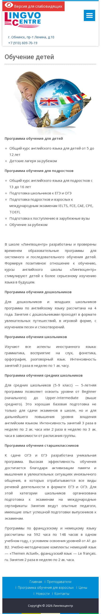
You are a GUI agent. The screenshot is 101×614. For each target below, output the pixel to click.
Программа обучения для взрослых (46, 587)
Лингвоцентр (63, 605)
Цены (83, 587)
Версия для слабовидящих (37, 6)
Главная (36, 582)
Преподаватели (59, 582)
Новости (43, 594)
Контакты (61, 594)
